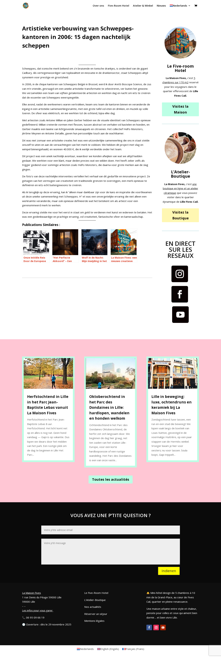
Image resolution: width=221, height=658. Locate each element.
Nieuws (161, 5)
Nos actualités (92, 606)
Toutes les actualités (110, 479)
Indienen (169, 570)
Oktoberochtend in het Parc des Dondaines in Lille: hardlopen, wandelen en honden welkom (109, 407)
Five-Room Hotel (118, 5)
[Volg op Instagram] (179, 273)
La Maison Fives (31, 593)
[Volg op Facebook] (179, 294)
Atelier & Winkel (143, 5)
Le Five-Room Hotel (96, 593)
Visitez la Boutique (180, 215)
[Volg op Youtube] (180, 314)
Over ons (98, 5)
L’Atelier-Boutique (95, 600)
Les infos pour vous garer (37, 610)
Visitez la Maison (180, 109)
